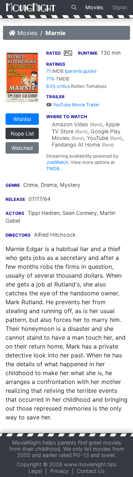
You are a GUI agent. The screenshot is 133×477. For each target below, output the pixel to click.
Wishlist (22, 119)
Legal (35, 471)
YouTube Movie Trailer (76, 104)
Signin (119, 7)
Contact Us (91, 471)
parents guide (80, 71)
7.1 (48, 71)
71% (50, 79)
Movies (94, 7)
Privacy (59, 471)
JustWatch (57, 162)
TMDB (52, 168)
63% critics (58, 86)
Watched (22, 148)
